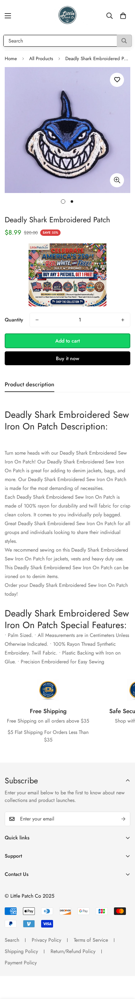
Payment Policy (21, 962)
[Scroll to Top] (123, 965)
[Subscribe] (123, 819)
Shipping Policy (21, 951)
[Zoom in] (117, 180)
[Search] (124, 41)
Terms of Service (91, 940)
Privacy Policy (46, 940)
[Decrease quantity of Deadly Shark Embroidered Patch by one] (37, 320)
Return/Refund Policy (73, 951)
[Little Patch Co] (67, 15)
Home (11, 58)
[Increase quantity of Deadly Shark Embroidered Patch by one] (123, 320)
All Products (41, 58)
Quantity (14, 319)
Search (12, 940)
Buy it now (67, 358)
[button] (123, 16)
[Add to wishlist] (117, 80)
